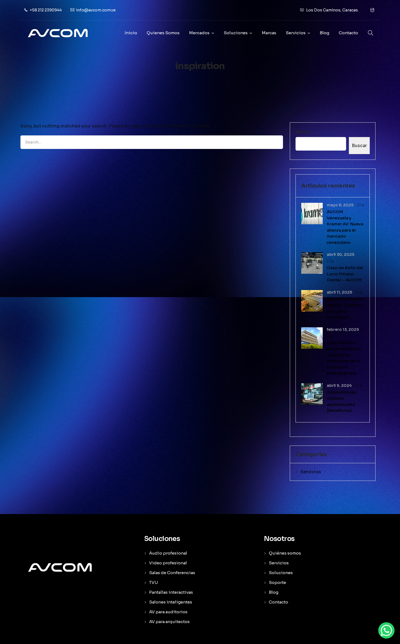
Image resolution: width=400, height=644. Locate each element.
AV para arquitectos (169, 621)
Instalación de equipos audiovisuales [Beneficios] (341, 401)
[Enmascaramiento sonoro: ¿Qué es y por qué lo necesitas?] (312, 300)
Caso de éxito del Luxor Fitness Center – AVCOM (345, 273)
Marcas (269, 32)
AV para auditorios (168, 611)
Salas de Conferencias (172, 572)
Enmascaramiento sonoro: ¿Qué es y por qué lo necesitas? (345, 308)
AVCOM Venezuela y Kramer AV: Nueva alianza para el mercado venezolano (345, 227)
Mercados (199, 32)
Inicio (131, 32)
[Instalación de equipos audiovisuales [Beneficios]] (312, 393)
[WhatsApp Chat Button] (386, 630)
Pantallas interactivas (171, 592)
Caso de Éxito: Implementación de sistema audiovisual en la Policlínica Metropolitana (344, 358)
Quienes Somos (163, 32)
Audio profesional (168, 553)
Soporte (277, 582)
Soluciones (236, 32)
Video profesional (168, 562)
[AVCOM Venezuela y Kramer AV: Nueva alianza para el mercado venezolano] (312, 213)
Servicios (296, 32)
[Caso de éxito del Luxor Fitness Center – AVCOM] (312, 263)
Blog (324, 32)
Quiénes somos (285, 553)
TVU (153, 582)
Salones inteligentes (170, 602)
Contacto (348, 32)
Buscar (303, 131)
